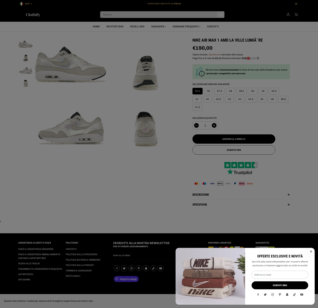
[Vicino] (311, 251)
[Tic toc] (294, 294)
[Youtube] (301, 294)
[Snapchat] (287, 294)
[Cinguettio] (265, 294)
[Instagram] (272, 294)
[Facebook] (258, 294)
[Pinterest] (280, 294)
